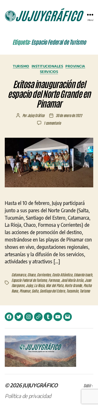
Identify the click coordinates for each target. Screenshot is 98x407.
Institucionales (47, 66)
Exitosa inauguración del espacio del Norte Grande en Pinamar (49, 93)
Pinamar (25, 291)
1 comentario (52, 123)
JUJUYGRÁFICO (40, 385)
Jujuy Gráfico (36, 115)
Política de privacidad (28, 396)
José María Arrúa (72, 280)
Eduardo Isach (83, 274)
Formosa (53, 280)
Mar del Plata (54, 285)
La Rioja (39, 285)
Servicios (49, 72)
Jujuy (29, 285)
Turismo (21, 66)
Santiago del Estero (52, 291)
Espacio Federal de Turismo (29, 280)
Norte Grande (73, 285)
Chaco (31, 274)
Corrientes (43, 274)
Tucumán (72, 291)
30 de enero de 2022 (69, 115)
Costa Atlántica (62, 274)
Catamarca (18, 274)
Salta (35, 291)
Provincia (75, 66)
